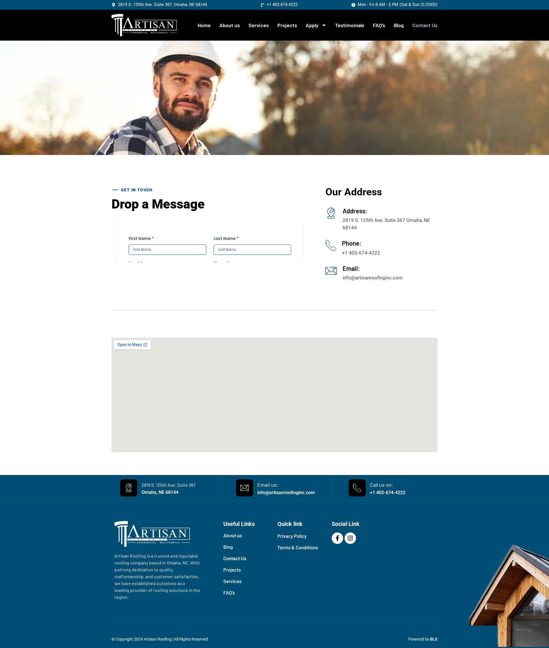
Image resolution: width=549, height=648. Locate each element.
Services (258, 25)
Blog (399, 25)
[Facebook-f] (337, 538)
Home (204, 25)
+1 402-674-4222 (387, 492)
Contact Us (424, 25)
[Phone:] (330, 245)
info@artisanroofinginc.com (286, 492)
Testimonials (349, 25)
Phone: (352, 243)
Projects (287, 25)
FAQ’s (379, 25)
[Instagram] (350, 538)
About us (229, 25)
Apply (312, 25)
